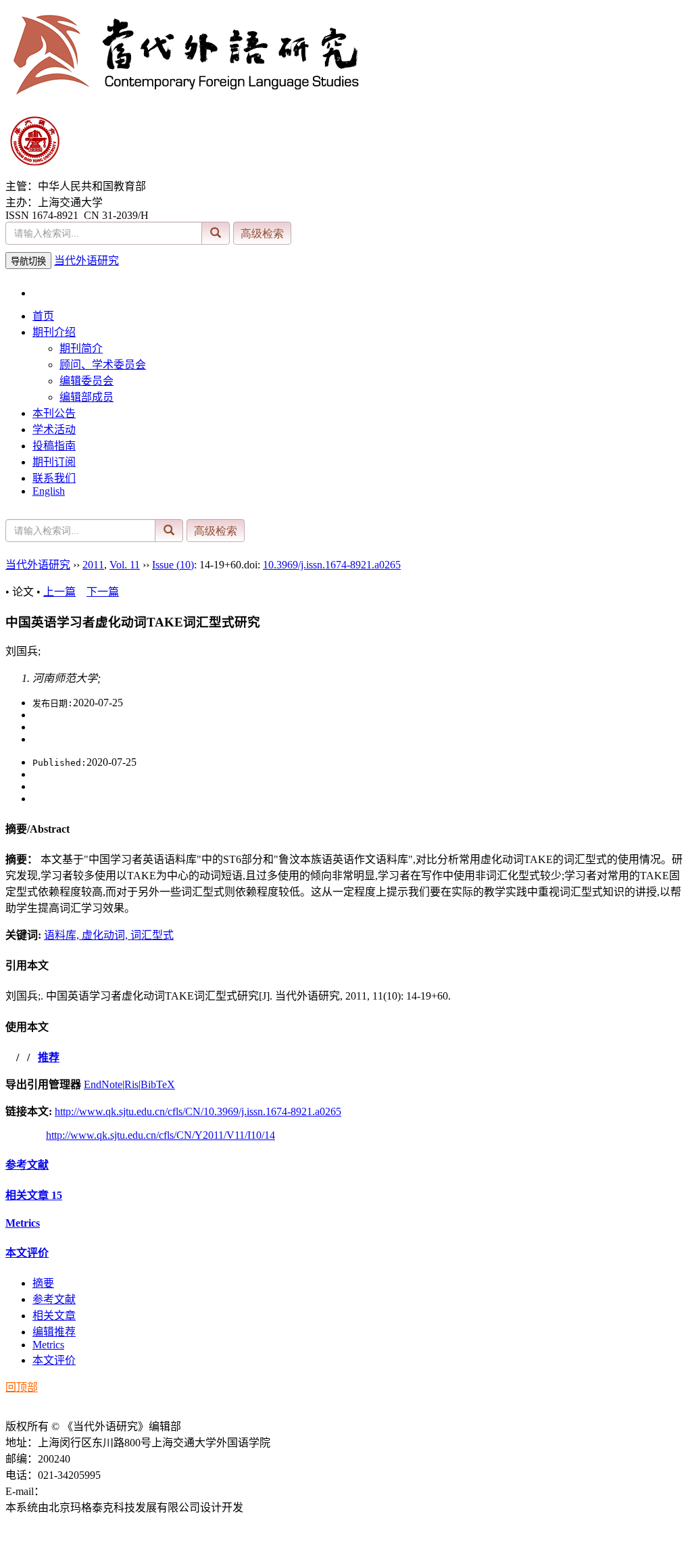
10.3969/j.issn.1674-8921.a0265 (332, 564)
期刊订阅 (54, 462)
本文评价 (27, 1252)
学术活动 (54, 429)
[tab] (346, 828)
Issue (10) (173, 564)
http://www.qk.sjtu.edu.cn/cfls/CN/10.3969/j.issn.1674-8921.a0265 (198, 1111)
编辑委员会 (86, 381)
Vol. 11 (124, 564)
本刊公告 (54, 413)
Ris (131, 1084)
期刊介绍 (54, 332)
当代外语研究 (86, 260)
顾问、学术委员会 (102, 364)
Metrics (22, 1223)
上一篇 (59, 591)
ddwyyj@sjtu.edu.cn (89, 1491)
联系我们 (54, 478)
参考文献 (27, 1165)
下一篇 (102, 591)
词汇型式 (152, 935)
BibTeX (158, 1084)
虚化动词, (106, 935)
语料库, (63, 935)
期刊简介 (81, 348)
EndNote (103, 1084)
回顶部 (21, 1387)
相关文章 (33, 1195)
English (48, 491)
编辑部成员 (86, 397)
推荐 (48, 1057)
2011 (93, 564)
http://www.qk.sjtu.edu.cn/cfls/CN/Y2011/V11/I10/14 (160, 1135)
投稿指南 (54, 445)
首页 (43, 316)
